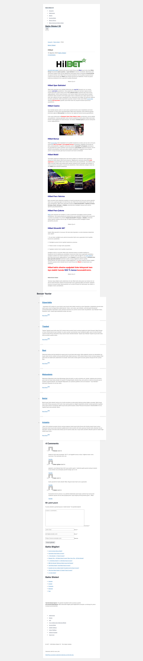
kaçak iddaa (54, 142)
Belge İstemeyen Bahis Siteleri (56, 23)
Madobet (50, 588)
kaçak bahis (90, 98)
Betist (44, 398)
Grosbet (50, 583)
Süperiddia (47, 302)
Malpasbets (47, 374)
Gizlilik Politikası (53, 627)
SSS (50, 620)
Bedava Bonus (52, 20)
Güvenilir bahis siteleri (53, 70)
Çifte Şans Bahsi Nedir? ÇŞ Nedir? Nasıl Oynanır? (60, 570)
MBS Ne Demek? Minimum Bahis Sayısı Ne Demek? (60, 563)
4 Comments (51, 55)
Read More (46, 315)
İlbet (44, 350)
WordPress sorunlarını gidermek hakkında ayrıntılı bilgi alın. (59, 654)
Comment (87, 525)
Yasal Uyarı (51, 635)
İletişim (50, 15)
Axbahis (45, 422)
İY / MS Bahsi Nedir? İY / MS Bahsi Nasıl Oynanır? (60, 560)
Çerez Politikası (52, 630)
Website (76, 538)
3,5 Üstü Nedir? (52, 572)
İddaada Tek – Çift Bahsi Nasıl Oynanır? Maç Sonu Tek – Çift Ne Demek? (66, 558)
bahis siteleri (89, 255)
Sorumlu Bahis (52, 18)
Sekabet (50, 581)
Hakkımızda (52, 13)
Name (76, 529)
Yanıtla (50, 459)
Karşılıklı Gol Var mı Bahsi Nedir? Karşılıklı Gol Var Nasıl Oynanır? (63, 568)
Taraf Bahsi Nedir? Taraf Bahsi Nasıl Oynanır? (59, 565)
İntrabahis (50, 586)
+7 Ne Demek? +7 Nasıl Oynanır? (56, 555)
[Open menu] (47, 29)
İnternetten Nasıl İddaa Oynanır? (56, 553)
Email (76, 534)
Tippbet (45, 326)
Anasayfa (51, 10)
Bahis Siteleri (57, 42)
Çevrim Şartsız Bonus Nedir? (55, 551)
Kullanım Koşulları (53, 632)
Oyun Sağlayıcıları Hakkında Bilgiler (57, 622)
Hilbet (49, 214)
